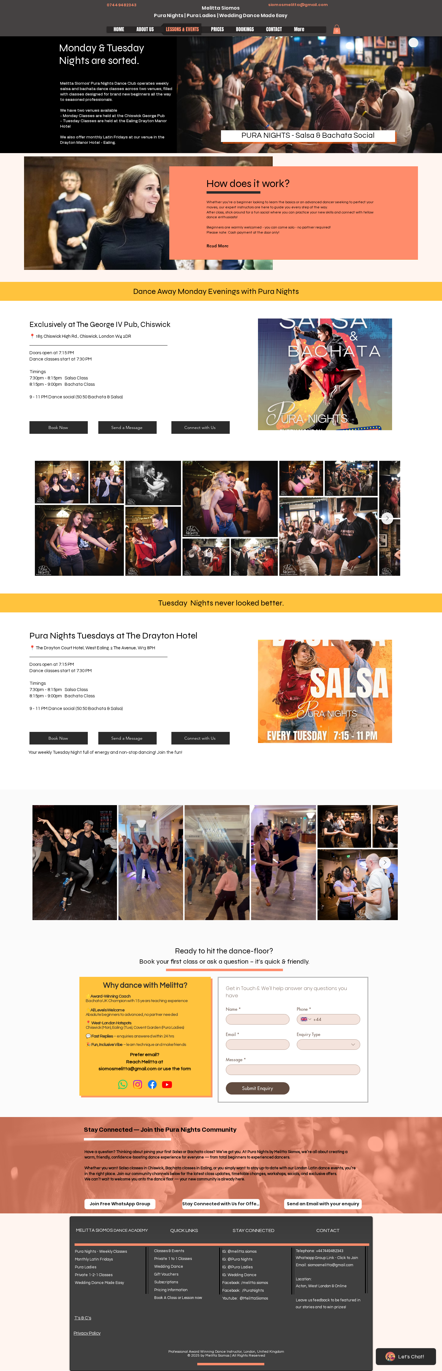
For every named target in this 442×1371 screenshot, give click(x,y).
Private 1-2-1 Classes (93, 1275)
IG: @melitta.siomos (239, 1251)
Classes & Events (169, 1251)
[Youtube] (167, 1084)
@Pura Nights (240, 1259)
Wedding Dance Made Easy (99, 1283)
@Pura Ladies (240, 1267)
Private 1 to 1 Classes (173, 1259)
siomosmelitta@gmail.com (298, 5)
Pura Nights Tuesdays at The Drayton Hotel (113, 635)
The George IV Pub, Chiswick (123, 324)
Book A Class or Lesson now (178, 1297)
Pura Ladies (85, 1267)
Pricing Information (171, 1290)
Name (233, 1009)
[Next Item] (387, 518)
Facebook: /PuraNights (243, 1290)
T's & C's (82, 1318)
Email (232, 1034)
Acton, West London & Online (321, 1286)
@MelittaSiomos (254, 1298)
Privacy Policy (87, 1333)
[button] (337, 29)
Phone (304, 1009)
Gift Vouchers (166, 1274)
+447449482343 (329, 1251)
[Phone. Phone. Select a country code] (306, 1019)
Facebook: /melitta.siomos (245, 1283)
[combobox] (329, 1044)
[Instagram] (137, 1084)
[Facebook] (152, 1084)
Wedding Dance (168, 1266)
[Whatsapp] (123, 1084)
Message (236, 1059)
